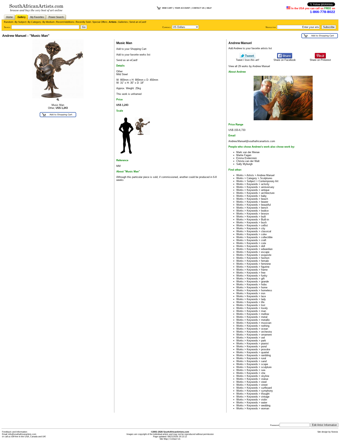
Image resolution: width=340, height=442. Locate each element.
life (262, 302)
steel (264, 381)
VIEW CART (167, 8)
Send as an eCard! (127, 60)
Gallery (22, 17)
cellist (264, 225)
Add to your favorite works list (133, 54)
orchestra (266, 331)
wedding (265, 405)
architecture (267, 192)
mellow (265, 314)
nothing (265, 325)
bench (264, 207)
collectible (267, 237)
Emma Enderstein (246, 158)
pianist (265, 343)
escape (265, 252)
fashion (265, 257)
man (263, 311)
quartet (265, 352)
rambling (266, 355)
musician (266, 322)
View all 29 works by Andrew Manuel (249, 66)
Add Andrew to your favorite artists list (250, 48)
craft (263, 240)
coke (264, 234)
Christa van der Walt (248, 161)
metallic (265, 319)
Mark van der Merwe (248, 152)
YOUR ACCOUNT (182, 8)
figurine (265, 266)
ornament (266, 334)
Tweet (247, 59)
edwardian (267, 249)
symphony (267, 390)
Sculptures (266, 178)
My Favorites (37, 17)
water (264, 402)
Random (8, 22)
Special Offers (99, 22)
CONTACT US (198, 8)
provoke (265, 349)
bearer (264, 201)
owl (263, 337)
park (263, 340)
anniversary (267, 187)
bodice (265, 210)
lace (263, 296)
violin (264, 399)
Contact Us (175, 439)
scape (264, 364)
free (263, 272)
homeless (266, 290)
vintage (265, 396)
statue (264, 378)
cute (263, 243)
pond (264, 346)
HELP (209, 8)
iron (263, 293)
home (264, 287)
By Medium (48, 22)
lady (263, 299)
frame (264, 269)
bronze (265, 213)
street (264, 384)
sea (263, 370)
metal (264, 316)
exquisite (266, 254)
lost (263, 305)
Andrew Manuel (265, 175)
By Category (34, 22)
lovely (264, 308)
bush (264, 222)
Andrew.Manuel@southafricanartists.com (251, 141)
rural (263, 358)
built (263, 216)
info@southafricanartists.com (22, 434)
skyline (265, 375)
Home (9, 17)
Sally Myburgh (244, 164)
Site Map (164, 439)
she (263, 373)
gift (263, 278)
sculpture (266, 367)
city (263, 228)
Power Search (56, 17)
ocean (264, 328)
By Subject (20, 22)
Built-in (265, 219)
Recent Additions (65, 22)
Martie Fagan (243, 155)
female (265, 260)
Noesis (334, 432)
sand (264, 361)
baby (264, 195)
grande (265, 281)
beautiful (266, 204)
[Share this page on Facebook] (284, 57)
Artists (112, 22)
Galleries (123, 22)
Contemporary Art (268, 181)
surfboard (266, 387)
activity (265, 184)
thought (265, 393)
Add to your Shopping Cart (131, 48)
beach (264, 198)
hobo (264, 284)
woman (265, 408)
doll (263, 246)
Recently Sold (83, 22)
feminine (266, 263)
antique (265, 190)
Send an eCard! (137, 22)
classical (266, 231)
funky (264, 275)
